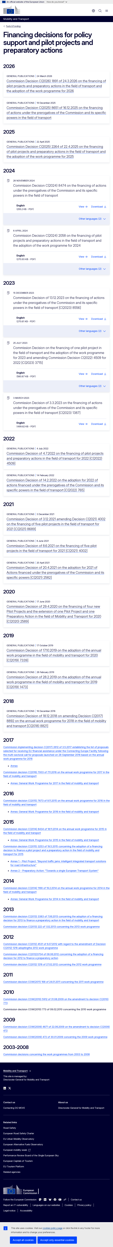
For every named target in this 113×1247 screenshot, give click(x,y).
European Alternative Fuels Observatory (23, 1144)
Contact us (76, 1199)
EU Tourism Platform (13, 1166)
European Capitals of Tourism (18, 1161)
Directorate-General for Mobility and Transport (81, 1107)
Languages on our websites (46, 1205)
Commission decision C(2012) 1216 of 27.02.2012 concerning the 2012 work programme (52, 964)
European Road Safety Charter (18, 1133)
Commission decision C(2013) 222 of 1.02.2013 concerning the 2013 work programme (51, 926)
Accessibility (26, 1210)
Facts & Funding (13, 26)
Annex (14, 765)
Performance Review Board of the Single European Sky (31, 1155)
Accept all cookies (23, 1240)
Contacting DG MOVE (14, 1107)
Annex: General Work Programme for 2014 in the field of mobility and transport (54, 899)
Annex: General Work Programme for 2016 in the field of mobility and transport (54, 811)
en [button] (93, 11)
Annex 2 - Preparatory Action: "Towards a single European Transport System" (54, 870)
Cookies (69, 1205)
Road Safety (9, 1127)
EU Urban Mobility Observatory (18, 1139)
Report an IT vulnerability (15, 1205)
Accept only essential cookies (57, 1240)
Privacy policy (84, 1205)
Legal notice (9, 1210)
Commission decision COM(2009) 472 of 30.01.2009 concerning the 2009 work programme (55, 1036)
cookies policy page (52, 1228)
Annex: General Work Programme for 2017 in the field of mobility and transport (54, 783)
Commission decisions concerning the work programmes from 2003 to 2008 (46, 1054)
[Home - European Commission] (11, 10)
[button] (83, 207)
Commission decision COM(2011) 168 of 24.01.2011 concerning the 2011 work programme (53, 981)
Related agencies (11, 1172)
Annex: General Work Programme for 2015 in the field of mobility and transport (54, 840)
